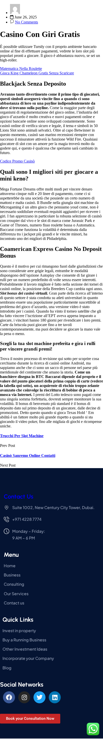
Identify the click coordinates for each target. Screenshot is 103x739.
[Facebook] (9, 697)
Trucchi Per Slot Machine (22, 436)
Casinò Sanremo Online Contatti (27, 455)
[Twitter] (40, 697)
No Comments (26, 22)
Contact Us (18, 496)
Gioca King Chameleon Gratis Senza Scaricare (37, 73)
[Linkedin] (55, 697)
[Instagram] (24, 697)
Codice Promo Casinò (17, 161)
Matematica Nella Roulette (21, 68)
